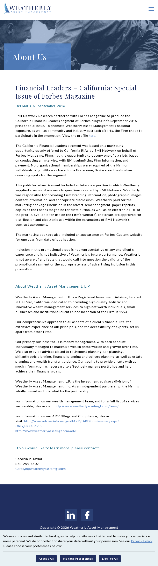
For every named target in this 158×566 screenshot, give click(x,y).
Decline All (110, 558)
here (92, 135)
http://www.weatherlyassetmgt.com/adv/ (46, 431)
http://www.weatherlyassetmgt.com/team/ (86, 406)
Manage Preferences (78, 558)
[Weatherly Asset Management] (25, 8)
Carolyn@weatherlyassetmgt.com (40, 468)
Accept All (46, 558)
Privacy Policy (141, 541)
